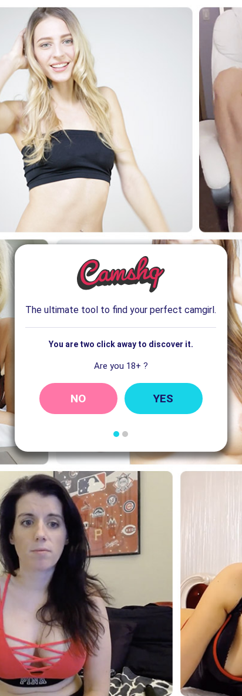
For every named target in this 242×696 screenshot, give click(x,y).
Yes (163, 398)
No (78, 398)
